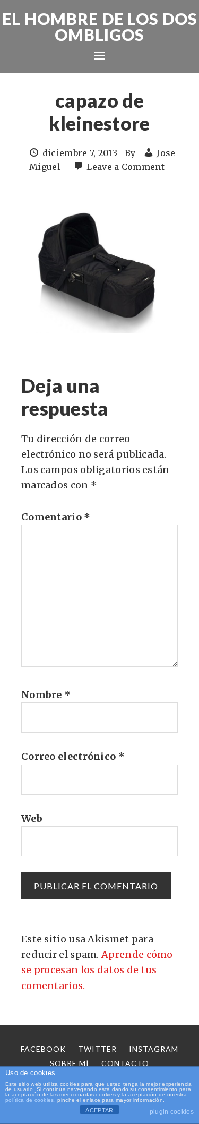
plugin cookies (172, 1112)
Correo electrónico (73, 756)
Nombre (46, 695)
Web (31, 818)
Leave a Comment (125, 166)
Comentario (56, 517)
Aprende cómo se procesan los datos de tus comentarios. (97, 970)
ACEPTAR (99, 1110)
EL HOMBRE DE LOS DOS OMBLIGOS (99, 26)
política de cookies (29, 1100)
